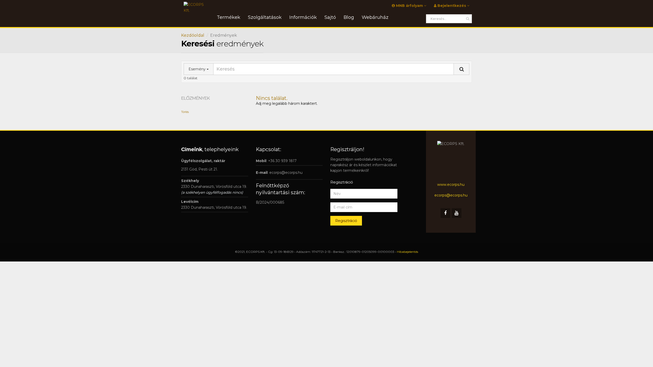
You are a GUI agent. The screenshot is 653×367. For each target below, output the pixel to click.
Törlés (185, 112)
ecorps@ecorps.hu (286, 172)
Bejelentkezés (451, 5)
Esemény (198, 69)
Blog (349, 17)
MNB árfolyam (409, 5)
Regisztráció (346, 220)
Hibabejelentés (407, 252)
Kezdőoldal (192, 35)
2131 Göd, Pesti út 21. (199, 169)
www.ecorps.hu (450, 184)
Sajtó (330, 17)
